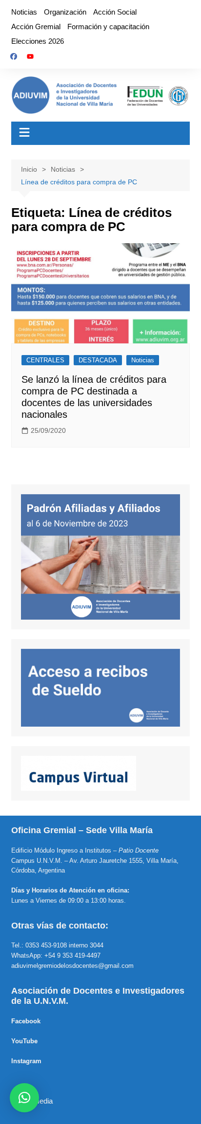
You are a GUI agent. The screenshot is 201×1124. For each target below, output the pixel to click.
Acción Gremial (35, 26)
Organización (65, 12)
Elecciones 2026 (37, 41)
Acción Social (115, 12)
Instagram (26, 1061)
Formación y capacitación (108, 26)
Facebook (25, 1021)
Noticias (24, 12)
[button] (24, 1097)
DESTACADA (98, 360)
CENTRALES (45, 360)
